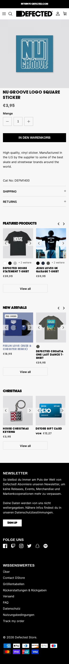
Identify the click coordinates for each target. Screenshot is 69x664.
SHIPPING (10, 191)
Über (6, 572)
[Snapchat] (37, 546)
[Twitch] (13, 546)
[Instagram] (21, 546)
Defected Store (25, 637)
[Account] (57, 14)
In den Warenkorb (34, 137)
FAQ (5, 602)
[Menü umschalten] (4, 14)
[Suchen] (12, 14)
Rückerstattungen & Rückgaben (25, 590)
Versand (8, 596)
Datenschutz (11, 608)
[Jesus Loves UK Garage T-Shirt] (51, 243)
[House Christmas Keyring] (18, 411)
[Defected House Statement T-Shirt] (18, 243)
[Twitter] (29, 546)
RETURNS (10, 202)
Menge (8, 113)
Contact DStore (14, 578)
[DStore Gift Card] (51, 411)
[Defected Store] (34, 14)
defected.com (40, 4)
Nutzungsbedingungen (18, 615)
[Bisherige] (5, 243)
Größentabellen (13, 584)
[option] (34, 53)
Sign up (12, 523)
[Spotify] (45, 546)
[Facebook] (5, 546)
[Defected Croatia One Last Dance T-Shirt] (51, 327)
